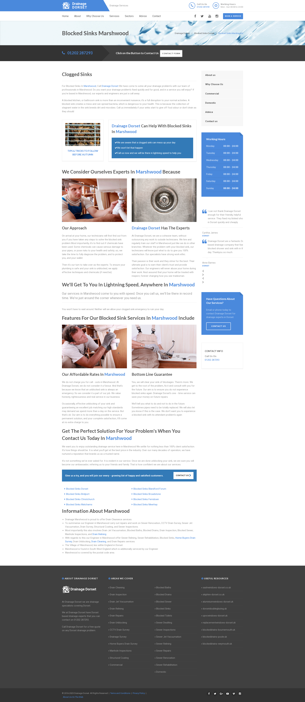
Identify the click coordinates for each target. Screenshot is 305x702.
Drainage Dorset (83, 589)
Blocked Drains (164, 594)
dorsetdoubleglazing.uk (215, 608)
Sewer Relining (163, 643)
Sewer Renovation (165, 657)
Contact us (211, 121)
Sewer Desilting (164, 622)
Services (114, 16)
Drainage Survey (118, 636)
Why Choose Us (95, 16)
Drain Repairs (116, 615)
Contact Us (182, 475)
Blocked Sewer (164, 601)
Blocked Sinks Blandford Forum (149, 488)
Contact (156, 16)
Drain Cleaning (98, 541)
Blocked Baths (163, 587)
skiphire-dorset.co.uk (213, 594)
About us (210, 75)
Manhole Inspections (121, 650)
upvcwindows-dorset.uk (215, 615)
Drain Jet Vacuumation (122, 601)
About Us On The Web (73, 697)
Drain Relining (99, 534)
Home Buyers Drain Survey (123, 643)
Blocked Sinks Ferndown (146, 499)
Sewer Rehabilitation (166, 664)
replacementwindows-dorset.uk (219, 622)
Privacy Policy (139, 693)
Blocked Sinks (163, 608)
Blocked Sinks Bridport (77, 494)
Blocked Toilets (164, 615)
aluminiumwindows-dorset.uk (218, 601)
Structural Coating (119, 657)
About (77, 16)
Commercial (212, 93)
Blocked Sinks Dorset (77, 488)
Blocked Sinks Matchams (79, 504)
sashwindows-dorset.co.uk (217, 587)
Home (65, 16)
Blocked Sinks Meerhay (145, 504)
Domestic (210, 102)
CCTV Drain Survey (119, 629)
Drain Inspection (118, 594)
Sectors (129, 16)
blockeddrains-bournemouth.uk (219, 629)
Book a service (233, 16)
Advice (143, 16)
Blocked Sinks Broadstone (147, 494)
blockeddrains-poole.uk (215, 636)
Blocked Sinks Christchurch (80, 499)
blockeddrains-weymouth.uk (217, 643)
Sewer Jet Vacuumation (168, 636)
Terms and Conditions (120, 693)
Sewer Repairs (163, 650)
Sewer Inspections (166, 629)
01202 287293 (203, 7)
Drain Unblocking (118, 622)
